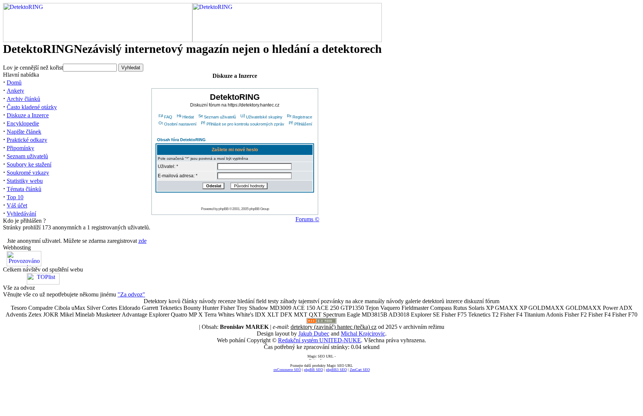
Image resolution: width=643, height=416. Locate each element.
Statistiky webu (25, 181)
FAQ (168, 117)
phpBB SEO (313, 370)
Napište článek (24, 131)
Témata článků (24, 189)
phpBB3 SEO (336, 370)
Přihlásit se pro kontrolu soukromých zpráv (245, 124)
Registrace (302, 117)
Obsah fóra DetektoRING (181, 139)
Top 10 (15, 197)
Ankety (15, 91)
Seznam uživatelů (27, 156)
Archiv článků (23, 99)
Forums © (307, 219)
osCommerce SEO (287, 370)
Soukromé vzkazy (28, 172)
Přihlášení (303, 124)
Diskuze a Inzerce (28, 115)
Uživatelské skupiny (264, 117)
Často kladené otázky (32, 107)
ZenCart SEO (360, 370)
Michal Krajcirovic (363, 333)
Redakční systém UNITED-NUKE (319, 340)
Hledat (188, 117)
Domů (14, 82)
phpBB (223, 209)
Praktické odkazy (27, 140)
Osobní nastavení (180, 124)
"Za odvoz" (131, 294)
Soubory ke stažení (29, 164)
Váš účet (17, 205)
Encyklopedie (23, 123)
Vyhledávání (21, 213)
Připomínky (20, 148)
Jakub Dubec (313, 333)
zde (142, 241)
